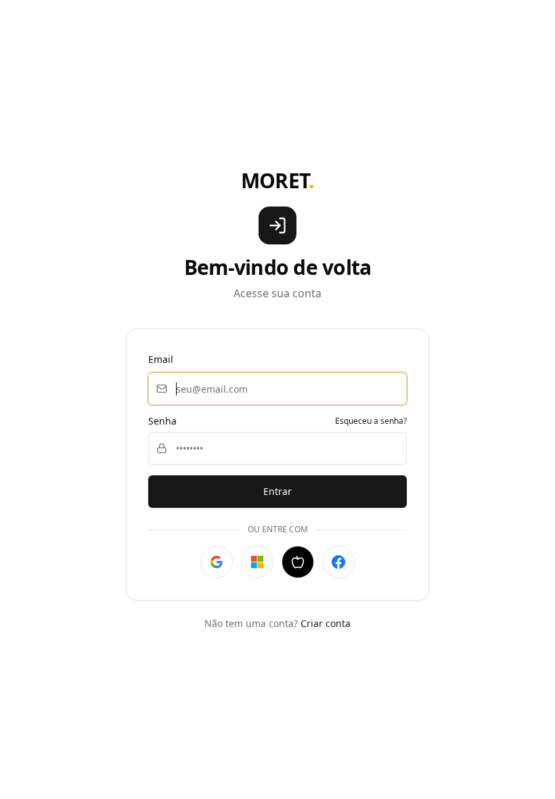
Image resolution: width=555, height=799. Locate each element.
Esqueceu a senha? (371, 421)
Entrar (277, 491)
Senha (162, 421)
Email (160, 359)
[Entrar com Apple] (298, 562)
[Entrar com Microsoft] (257, 562)
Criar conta (326, 623)
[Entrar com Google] (216, 562)
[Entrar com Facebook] (338, 562)
